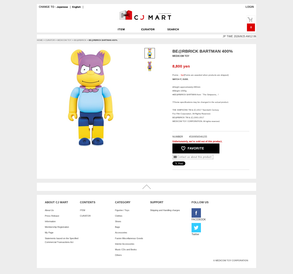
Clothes (118, 216)
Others (118, 255)
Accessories (121, 232)
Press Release (52, 216)
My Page (49, 232)
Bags (117, 227)
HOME (40, 40)
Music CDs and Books (126, 249)
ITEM (82, 210)
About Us (49, 210)
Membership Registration (57, 227)
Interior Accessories (124, 244)
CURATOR (50, 40)
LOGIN (250, 6)
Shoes (118, 221)
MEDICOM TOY (64, 40)
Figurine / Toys (122, 210)
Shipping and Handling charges (165, 210)
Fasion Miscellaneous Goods (129, 238)
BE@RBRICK (80, 40)
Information (50, 221)
